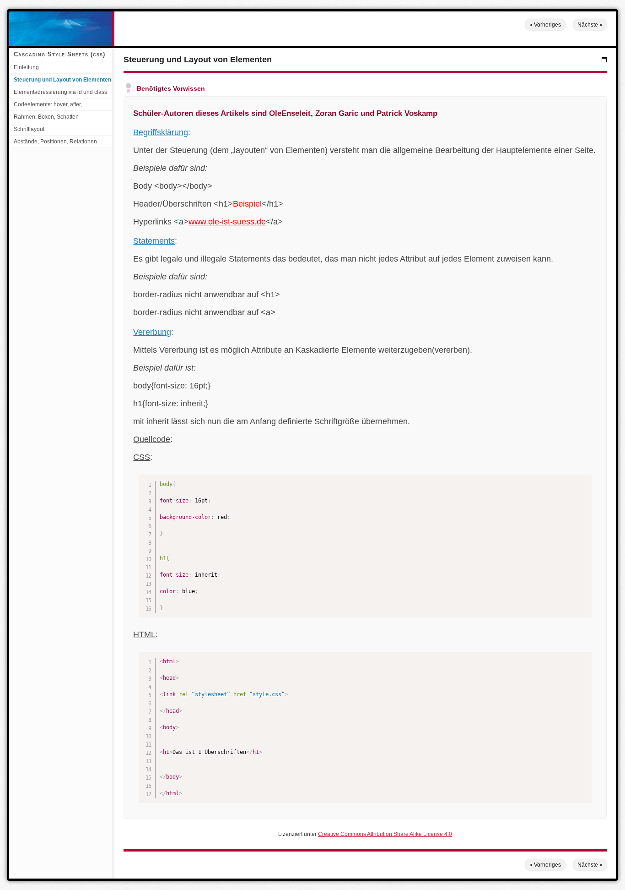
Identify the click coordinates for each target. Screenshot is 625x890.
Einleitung (26, 67)
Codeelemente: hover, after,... (50, 104)
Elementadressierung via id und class (60, 92)
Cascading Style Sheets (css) (59, 54)
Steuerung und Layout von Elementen (62, 79)
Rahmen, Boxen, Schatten (46, 117)
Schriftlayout (29, 129)
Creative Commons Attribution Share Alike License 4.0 (385, 834)
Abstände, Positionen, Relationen (55, 141)
